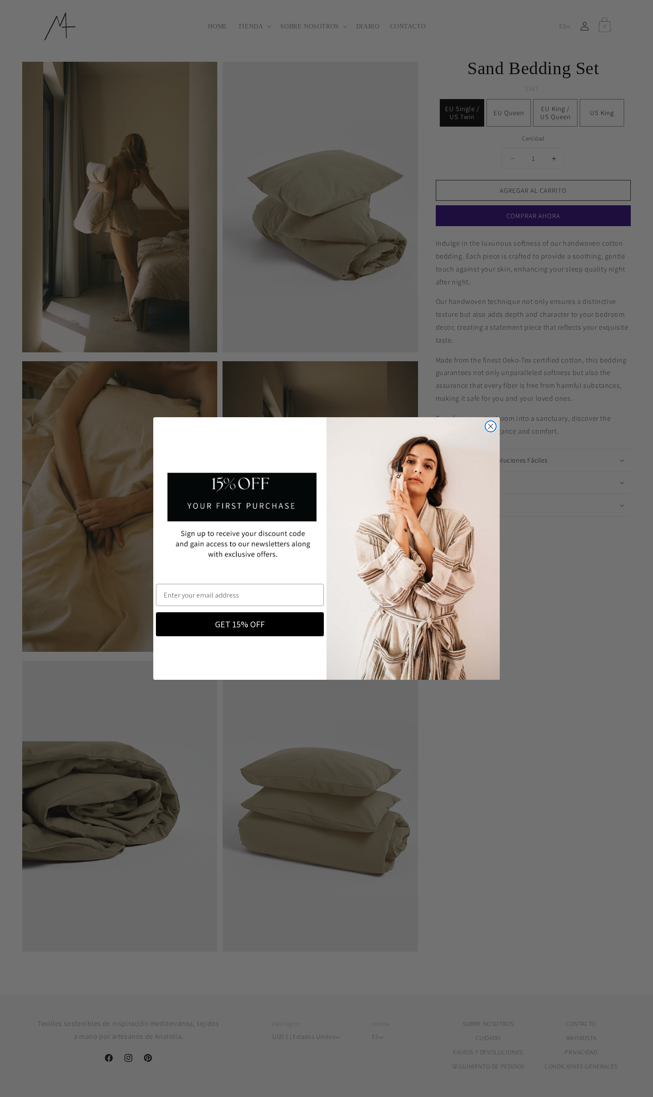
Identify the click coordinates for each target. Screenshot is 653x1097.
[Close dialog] (490, 426)
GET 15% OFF (240, 624)
